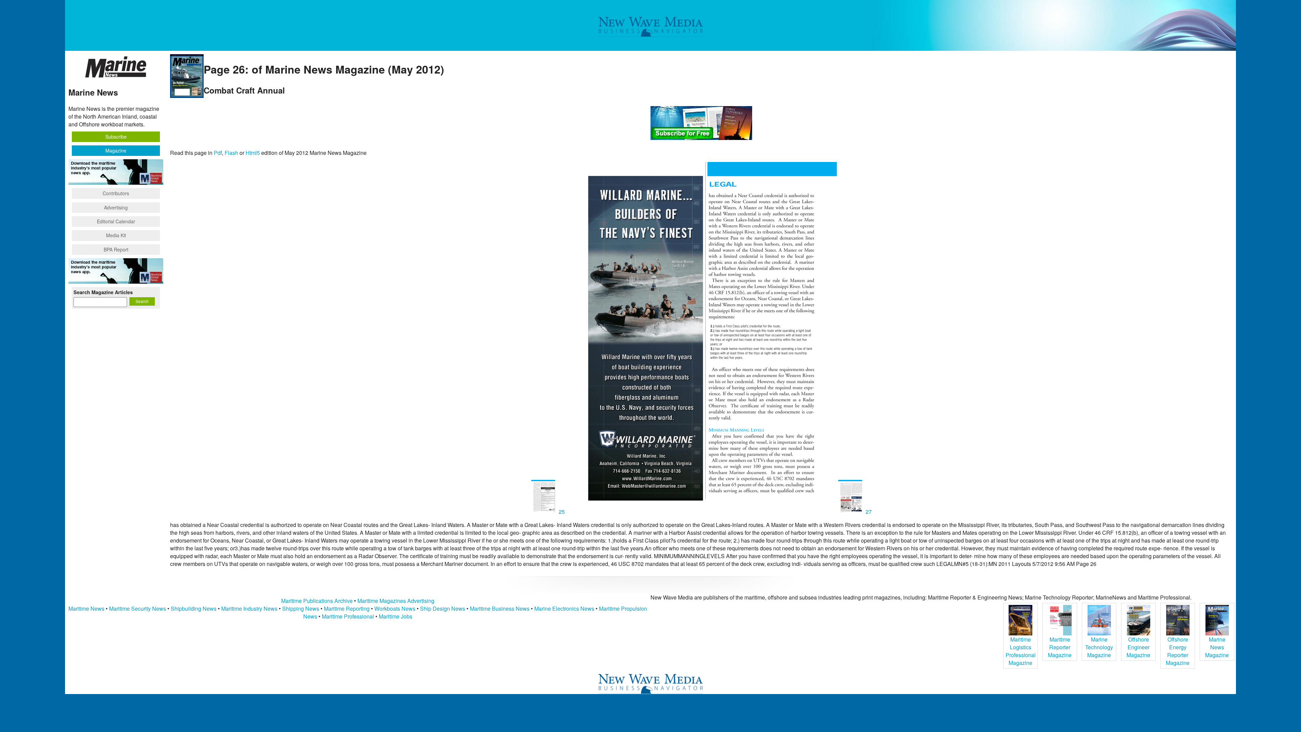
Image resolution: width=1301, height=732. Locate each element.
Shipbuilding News (193, 608)
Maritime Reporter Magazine (1060, 647)
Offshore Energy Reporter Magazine (1178, 651)
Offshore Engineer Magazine (1138, 647)
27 (868, 511)
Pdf (218, 153)
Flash (231, 153)
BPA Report (116, 249)
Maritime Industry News (249, 608)
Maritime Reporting (347, 608)
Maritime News (86, 608)
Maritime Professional (348, 616)
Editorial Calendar (116, 221)
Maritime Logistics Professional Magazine (1021, 651)
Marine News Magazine (1217, 647)
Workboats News (394, 608)
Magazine (115, 150)
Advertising (116, 207)
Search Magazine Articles (103, 292)
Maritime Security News (137, 608)
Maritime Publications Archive (317, 601)
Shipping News (300, 608)
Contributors (116, 193)
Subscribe (116, 136)
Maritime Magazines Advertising (395, 601)
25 (561, 511)
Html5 (253, 153)
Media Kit (116, 235)
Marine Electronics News (564, 608)
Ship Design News (443, 608)
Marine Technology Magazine (1099, 647)
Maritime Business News (500, 608)
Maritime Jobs (395, 616)
